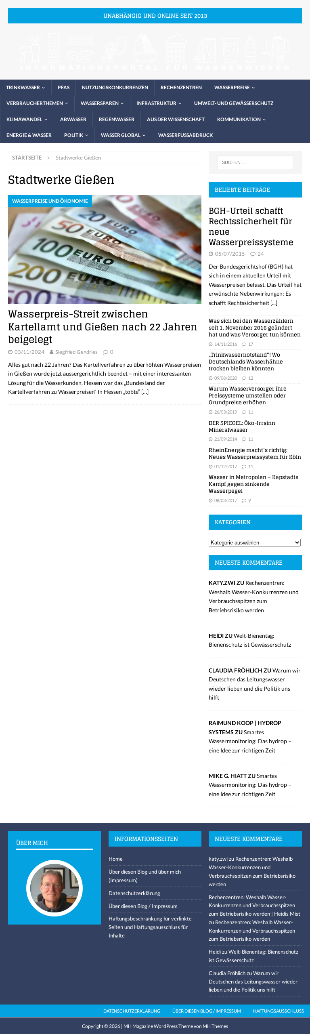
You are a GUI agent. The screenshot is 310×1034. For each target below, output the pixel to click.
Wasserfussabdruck (185, 135)
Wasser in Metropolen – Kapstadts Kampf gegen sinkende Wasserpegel (253, 484)
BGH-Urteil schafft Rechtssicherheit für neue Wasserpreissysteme (251, 227)
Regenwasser (116, 119)
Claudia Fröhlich (227, 973)
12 (250, 377)
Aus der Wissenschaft (176, 119)
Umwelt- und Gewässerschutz (233, 103)
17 (250, 344)
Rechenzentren (181, 87)
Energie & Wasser (29, 135)
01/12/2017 (225, 466)
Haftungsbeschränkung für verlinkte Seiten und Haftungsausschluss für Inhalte (150, 927)
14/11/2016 (225, 344)
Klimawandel (24, 119)
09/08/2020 (225, 377)
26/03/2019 (225, 411)
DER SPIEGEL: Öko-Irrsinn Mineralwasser (242, 426)
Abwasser (73, 119)
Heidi (215, 951)
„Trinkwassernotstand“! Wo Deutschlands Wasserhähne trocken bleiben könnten (246, 361)
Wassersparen (100, 103)
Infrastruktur (156, 103)
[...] (273, 302)
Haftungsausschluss (278, 1010)
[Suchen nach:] (255, 162)
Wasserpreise (232, 87)
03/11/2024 (29, 352)
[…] (145, 391)
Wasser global (120, 135)
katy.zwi (218, 858)
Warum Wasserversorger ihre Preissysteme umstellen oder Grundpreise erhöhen (248, 395)
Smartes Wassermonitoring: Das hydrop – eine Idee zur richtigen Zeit (250, 741)
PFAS (63, 87)
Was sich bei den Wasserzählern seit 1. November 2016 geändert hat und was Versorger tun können (255, 327)
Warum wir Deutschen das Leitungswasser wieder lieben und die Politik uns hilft (253, 981)
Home (116, 858)
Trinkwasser (23, 87)
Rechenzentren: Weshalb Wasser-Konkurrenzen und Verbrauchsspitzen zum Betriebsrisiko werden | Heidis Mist (254, 905)
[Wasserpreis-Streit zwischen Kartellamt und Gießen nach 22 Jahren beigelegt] (104, 249)
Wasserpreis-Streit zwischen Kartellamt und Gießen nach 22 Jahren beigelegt (102, 326)
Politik (73, 135)
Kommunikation (239, 119)
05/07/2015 (230, 253)
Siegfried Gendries (76, 352)
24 (261, 253)
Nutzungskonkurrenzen (115, 87)
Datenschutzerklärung (134, 893)
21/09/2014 (225, 438)
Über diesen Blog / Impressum (143, 906)
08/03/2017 (225, 500)
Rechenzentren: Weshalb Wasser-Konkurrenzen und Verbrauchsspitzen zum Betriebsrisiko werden (252, 930)
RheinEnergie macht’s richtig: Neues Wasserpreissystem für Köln (255, 454)
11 (250, 411)
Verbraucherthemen (34, 103)
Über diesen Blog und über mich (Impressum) (145, 875)
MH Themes (215, 1026)
